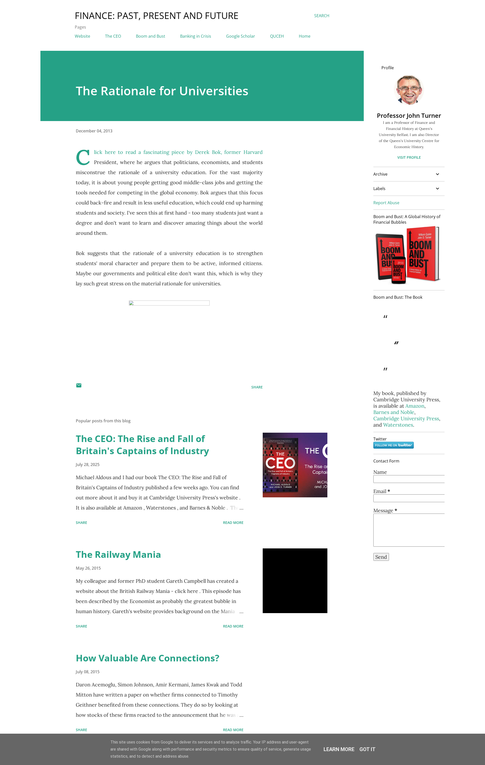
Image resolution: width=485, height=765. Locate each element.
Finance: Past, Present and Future (156, 15)
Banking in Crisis (195, 36)
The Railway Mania (118, 554)
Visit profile (409, 157)
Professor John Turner (409, 115)
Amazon (414, 406)
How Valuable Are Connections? (147, 658)
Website (82, 36)
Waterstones (398, 425)
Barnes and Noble (393, 412)
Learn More (339, 749)
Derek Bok (208, 152)
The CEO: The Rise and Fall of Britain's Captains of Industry (142, 444)
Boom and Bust (150, 36)
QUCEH (277, 36)
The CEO (113, 36)
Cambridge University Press (406, 418)
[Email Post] (79, 387)
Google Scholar (240, 36)
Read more (233, 522)
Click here (105, 152)
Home (304, 36)
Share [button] (257, 387)
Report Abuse (386, 202)
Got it (367, 749)
